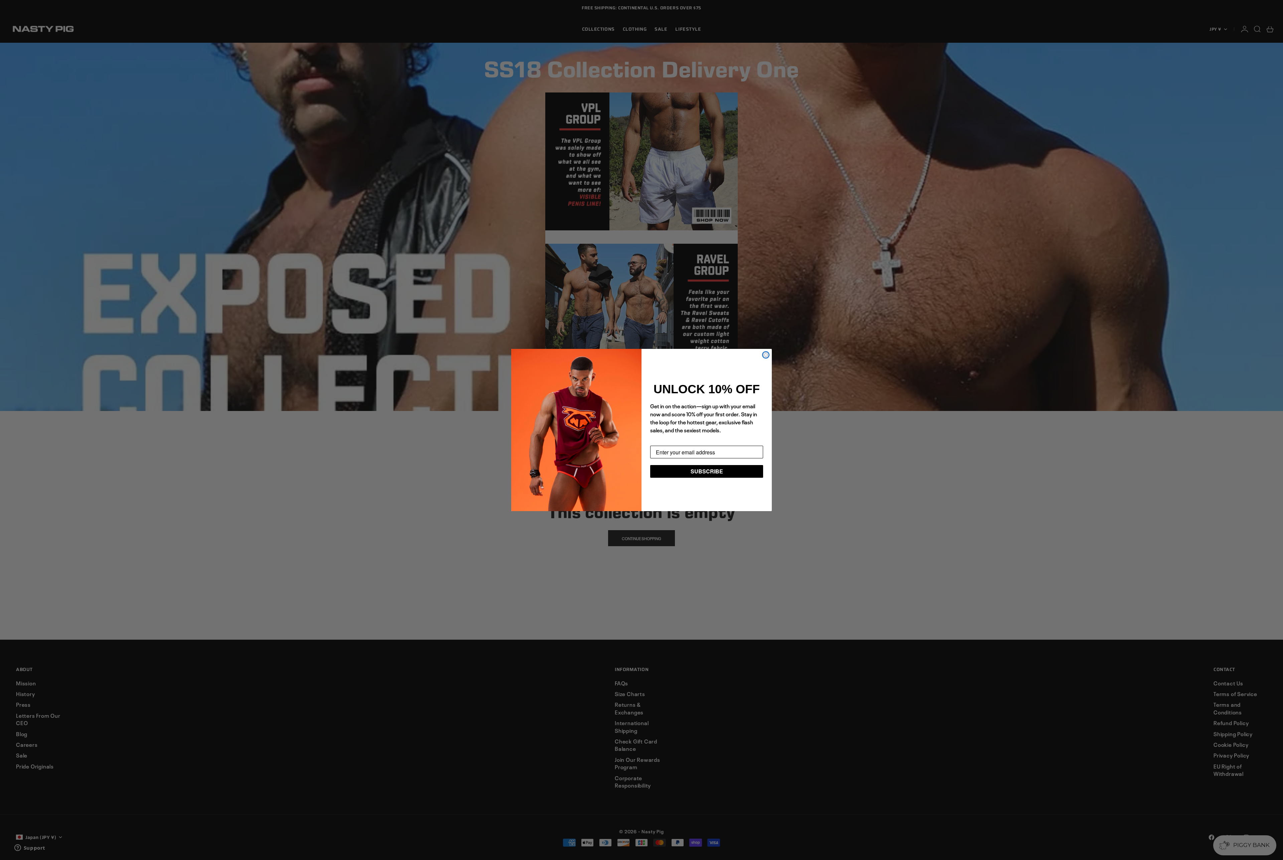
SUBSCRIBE (707, 471)
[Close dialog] (765, 355)
